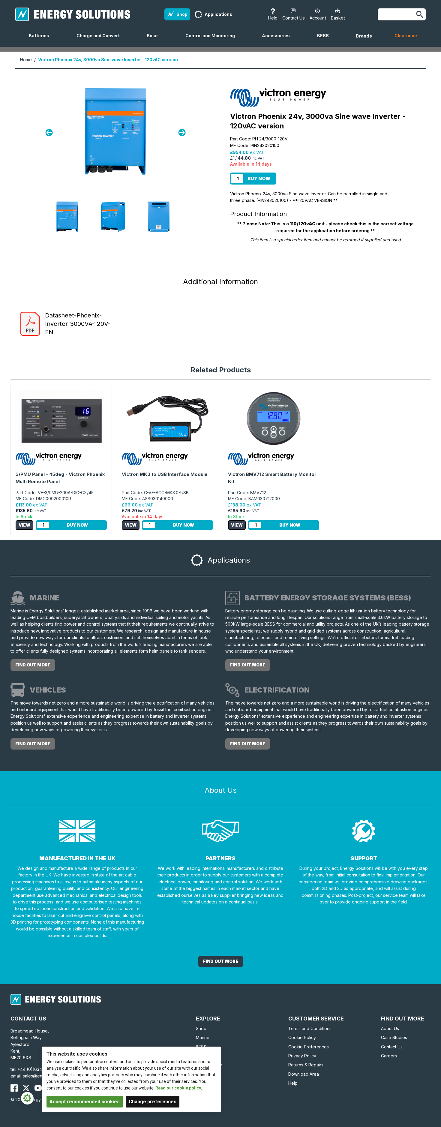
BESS (325, 40)
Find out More (220, 961)
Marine (202, 1037)
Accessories (278, 40)
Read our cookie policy (178, 1088)
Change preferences (152, 1101)
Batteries (41, 40)
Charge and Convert (100, 40)
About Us (390, 1028)
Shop (201, 1028)
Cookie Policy (302, 1037)
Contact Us (392, 1046)
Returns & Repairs (305, 1064)
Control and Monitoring (212, 40)
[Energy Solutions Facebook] (14, 1088)
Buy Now (259, 178)
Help (293, 1083)
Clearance (405, 35)
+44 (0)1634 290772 (38, 1069)
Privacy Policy (302, 1055)
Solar (155, 40)
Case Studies (394, 1037)
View (24, 524)
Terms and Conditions (310, 1028)
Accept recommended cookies (85, 1101)
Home (26, 59)
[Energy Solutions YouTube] (38, 1088)
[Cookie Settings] (27, 1098)
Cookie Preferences (308, 1046)
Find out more (32, 664)
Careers (389, 1055)
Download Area (303, 1074)
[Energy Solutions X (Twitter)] (26, 1088)
